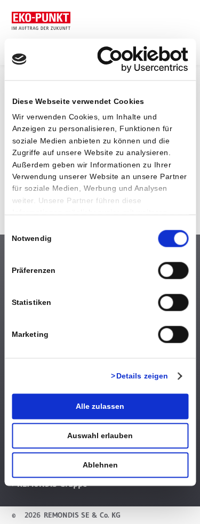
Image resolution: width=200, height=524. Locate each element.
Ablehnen (100, 465)
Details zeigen (142, 376)
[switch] (173, 270)
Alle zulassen (100, 406)
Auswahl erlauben (100, 435)
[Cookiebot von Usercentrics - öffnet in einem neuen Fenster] (143, 59)
